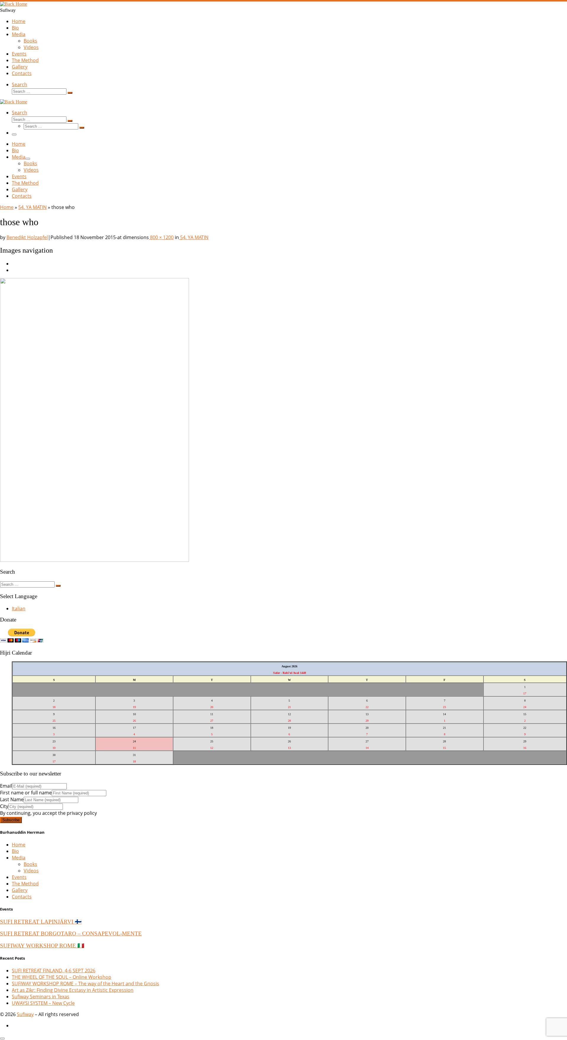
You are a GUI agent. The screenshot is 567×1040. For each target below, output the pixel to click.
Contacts (22, 896)
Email (6, 786)
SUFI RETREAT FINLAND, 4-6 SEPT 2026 (53, 970)
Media (18, 857)
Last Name (12, 799)
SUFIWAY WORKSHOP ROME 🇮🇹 (42, 945)
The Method (25, 883)
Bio (15, 851)
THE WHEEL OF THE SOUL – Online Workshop (61, 977)
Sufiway (25, 1014)
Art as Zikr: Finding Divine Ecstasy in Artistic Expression (72, 990)
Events (19, 877)
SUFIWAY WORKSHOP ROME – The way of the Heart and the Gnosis (85, 983)
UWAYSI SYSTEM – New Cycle (43, 1003)
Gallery (19, 890)
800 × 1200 (161, 237)
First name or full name (26, 792)
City (4, 806)
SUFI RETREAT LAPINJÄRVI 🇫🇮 (41, 922)
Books (30, 864)
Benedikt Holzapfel (27, 237)
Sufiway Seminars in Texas (40, 996)
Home (7, 207)
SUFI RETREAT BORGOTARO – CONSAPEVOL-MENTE (71, 933)
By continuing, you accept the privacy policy (48, 813)
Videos (31, 870)
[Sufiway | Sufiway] (13, 4)
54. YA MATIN (32, 207)
